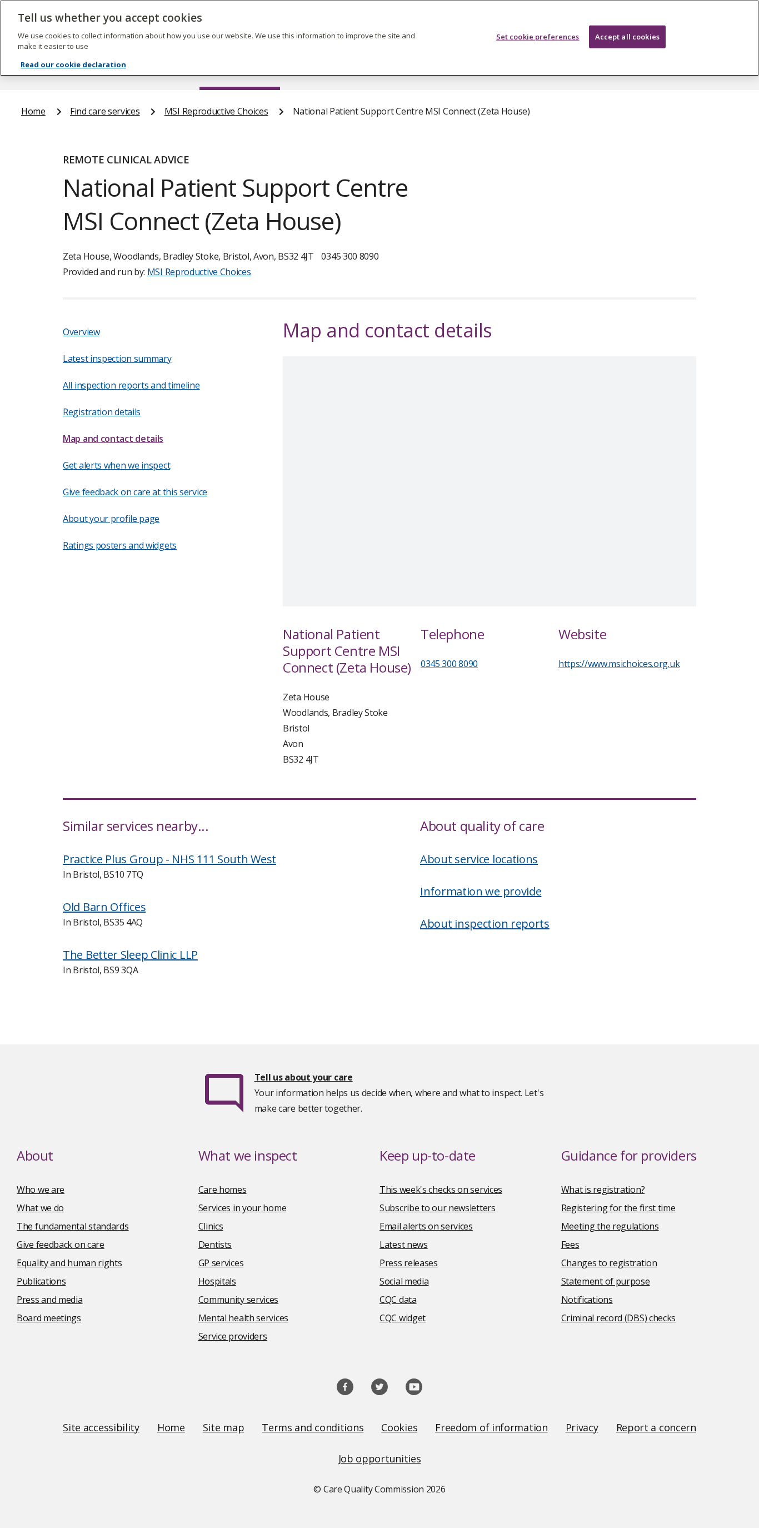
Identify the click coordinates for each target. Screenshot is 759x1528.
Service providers (232, 1336)
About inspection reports (485, 923)
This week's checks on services (440, 1189)
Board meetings (49, 1318)
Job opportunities (379, 1458)
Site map (223, 1427)
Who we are (40, 1189)
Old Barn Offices (104, 906)
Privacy (582, 1427)
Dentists (215, 1244)
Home (33, 111)
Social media (403, 1281)
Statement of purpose (605, 1281)
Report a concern (656, 1427)
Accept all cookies (627, 37)
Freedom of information (491, 1427)
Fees (570, 1244)
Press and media (50, 1299)
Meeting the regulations (610, 1226)
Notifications (587, 1299)
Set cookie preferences (538, 37)
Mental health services (243, 1318)
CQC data (398, 1299)
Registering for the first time (618, 1208)
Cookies (399, 1427)
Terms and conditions (312, 1427)
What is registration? (603, 1189)
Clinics (210, 1226)
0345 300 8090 (449, 664)
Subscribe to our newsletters (437, 1208)
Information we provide (480, 891)
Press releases (408, 1263)
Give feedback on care (60, 1244)
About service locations (479, 859)
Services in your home (242, 1208)
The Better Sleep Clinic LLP (130, 954)
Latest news (403, 1244)
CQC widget (402, 1318)
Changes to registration (609, 1263)
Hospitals (217, 1281)
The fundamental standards (73, 1226)
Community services (238, 1299)
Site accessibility (101, 1427)
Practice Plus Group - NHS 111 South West (169, 859)
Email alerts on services (426, 1226)
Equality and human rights (69, 1263)
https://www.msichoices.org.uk (619, 664)
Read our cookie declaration (73, 64)
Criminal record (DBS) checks (618, 1318)
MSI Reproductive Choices (216, 111)
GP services (221, 1263)
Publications (41, 1281)
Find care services (105, 111)
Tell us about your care (303, 1077)
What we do (40, 1208)
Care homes (222, 1189)
